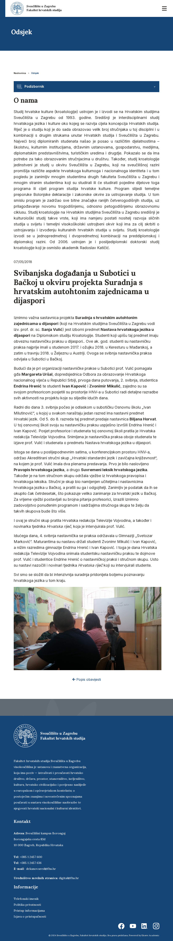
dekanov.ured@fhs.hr (41, 869)
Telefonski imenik (26, 899)
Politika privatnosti (27, 905)
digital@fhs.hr (69, 878)
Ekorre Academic (150, 935)
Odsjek (35, 73)
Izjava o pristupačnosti (30, 916)
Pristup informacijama (29, 910)
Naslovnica (20, 73)
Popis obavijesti (88, 679)
